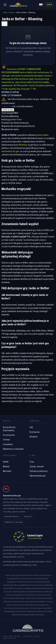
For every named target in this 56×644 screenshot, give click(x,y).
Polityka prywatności (39, 471)
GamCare (28, 516)
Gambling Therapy (14, 522)
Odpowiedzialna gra (38, 475)
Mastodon (7, 471)
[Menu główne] (5, 5)
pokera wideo (42, 135)
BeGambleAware (12, 516)
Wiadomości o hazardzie (13, 449)
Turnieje (6, 439)
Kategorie (33, 436)
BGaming (23, 144)
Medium (6, 466)
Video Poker (16, 119)
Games (11, 12)
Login (49, 4)
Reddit (6, 461)
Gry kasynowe (9, 435)
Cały (31, 427)
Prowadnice (8, 444)
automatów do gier (10, 151)
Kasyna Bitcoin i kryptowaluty (9, 429)
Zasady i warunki (37, 466)
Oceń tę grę (8, 110)
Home (5, 12)
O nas (32, 461)
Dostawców (35, 432)
